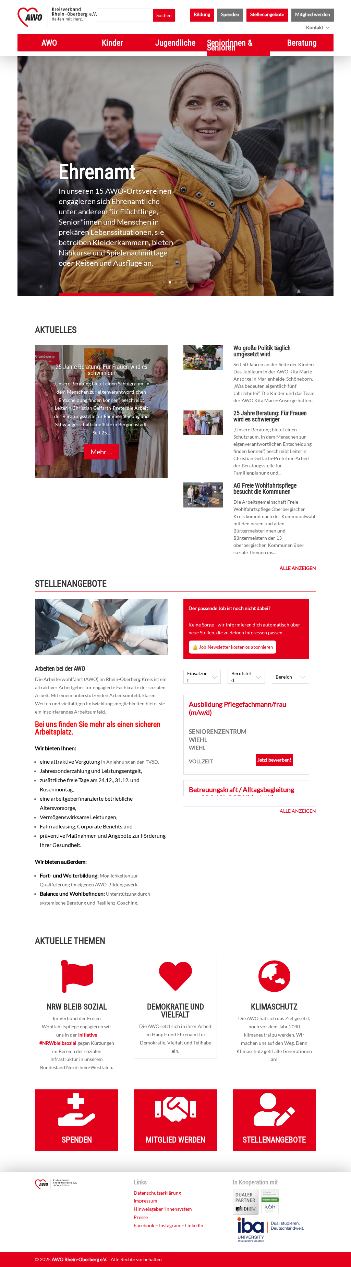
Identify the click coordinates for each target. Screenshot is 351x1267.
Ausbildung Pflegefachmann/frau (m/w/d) (237, 708)
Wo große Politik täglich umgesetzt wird (262, 351)
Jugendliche (175, 44)
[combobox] (202, 677)
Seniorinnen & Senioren (229, 46)
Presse (141, 1217)
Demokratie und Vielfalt (175, 1010)
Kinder (112, 44)
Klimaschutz (274, 1007)
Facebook (144, 1225)
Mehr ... (101, 451)
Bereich (284, 677)
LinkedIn (194, 1225)
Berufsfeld (241, 676)
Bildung (202, 14)
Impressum (145, 1201)
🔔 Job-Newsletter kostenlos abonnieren (232, 647)
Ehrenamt (97, 172)
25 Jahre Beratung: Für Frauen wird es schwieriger (101, 369)
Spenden (230, 14)
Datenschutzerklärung (157, 1193)
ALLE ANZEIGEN (298, 811)
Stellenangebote (267, 14)
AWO (49, 44)
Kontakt (314, 27)
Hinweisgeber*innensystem (163, 1209)
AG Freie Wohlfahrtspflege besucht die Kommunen (264, 488)
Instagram (169, 1225)
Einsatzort (197, 676)
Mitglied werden (312, 14)
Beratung (302, 44)
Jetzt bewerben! (274, 760)
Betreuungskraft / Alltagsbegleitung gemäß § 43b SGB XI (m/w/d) (241, 793)
